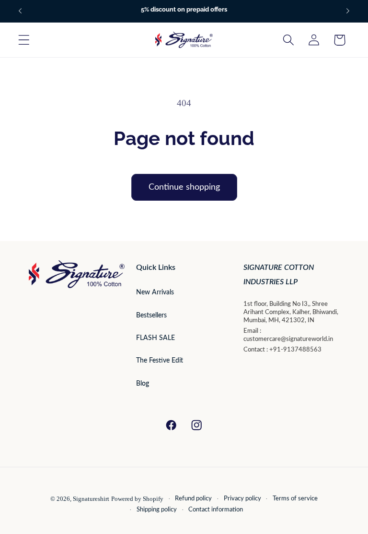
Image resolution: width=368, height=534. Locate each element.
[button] (24, 40)
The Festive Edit (159, 360)
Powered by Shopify (137, 498)
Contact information (215, 509)
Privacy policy (242, 498)
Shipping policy (157, 509)
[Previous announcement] (20, 11)
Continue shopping (184, 187)
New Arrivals (155, 292)
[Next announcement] (347, 11)
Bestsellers (151, 315)
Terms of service (295, 498)
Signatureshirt (91, 498)
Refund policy (193, 498)
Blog (142, 383)
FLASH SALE (155, 338)
